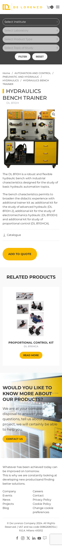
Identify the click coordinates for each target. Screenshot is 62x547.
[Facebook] (17, 538)
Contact (38, 495)
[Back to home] (22, 7)
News (6, 499)
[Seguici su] (45, 538)
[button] (57, 7)
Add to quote (19, 254)
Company (9, 491)
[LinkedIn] (34, 538)
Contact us (14, 439)
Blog (6, 508)
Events (7, 495)
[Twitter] (28, 538)
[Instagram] (23, 538)
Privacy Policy (42, 499)
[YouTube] (39, 538)
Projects (8, 503)
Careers (38, 491)
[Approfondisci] (31, 313)
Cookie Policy (42, 503)
